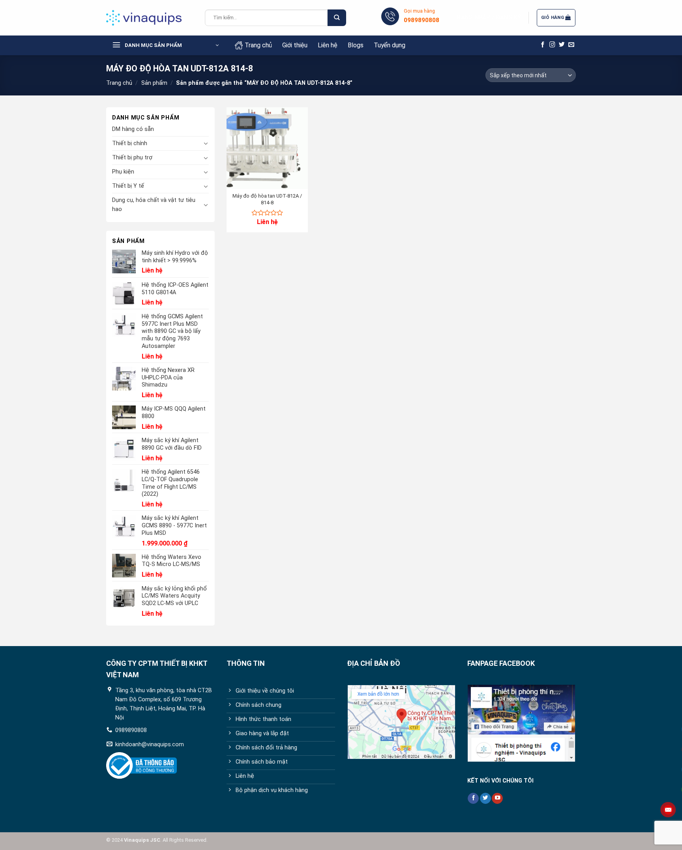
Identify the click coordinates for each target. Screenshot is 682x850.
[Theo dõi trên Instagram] (552, 45)
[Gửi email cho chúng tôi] (571, 45)
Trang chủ (258, 45)
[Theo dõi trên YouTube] (497, 798)
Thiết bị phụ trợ (132, 157)
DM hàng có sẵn (133, 129)
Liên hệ (327, 45)
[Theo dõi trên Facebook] (543, 45)
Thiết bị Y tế (128, 186)
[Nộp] (337, 17)
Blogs (355, 45)
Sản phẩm (154, 83)
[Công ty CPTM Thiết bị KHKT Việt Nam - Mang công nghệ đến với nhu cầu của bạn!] (149, 17)
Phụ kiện (123, 171)
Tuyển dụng (389, 45)
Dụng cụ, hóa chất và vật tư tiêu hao (153, 205)
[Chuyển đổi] (206, 143)
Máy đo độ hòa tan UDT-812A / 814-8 (267, 199)
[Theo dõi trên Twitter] (562, 45)
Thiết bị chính (129, 143)
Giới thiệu (294, 45)
